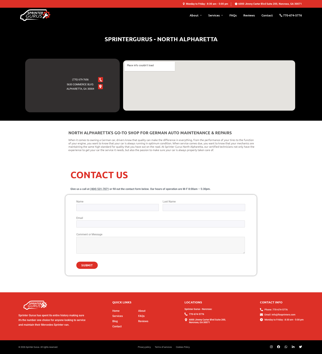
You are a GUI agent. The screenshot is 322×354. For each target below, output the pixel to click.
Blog (115, 321)
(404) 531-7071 (99, 189)
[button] (196, 15)
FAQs (233, 15)
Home (116, 310)
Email (79, 218)
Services (214, 15)
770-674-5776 (292, 15)
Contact (267, 15)
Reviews (249, 15)
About (194, 15)
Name (79, 201)
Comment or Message (89, 234)
